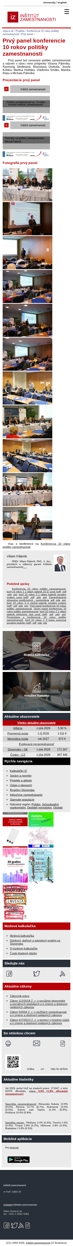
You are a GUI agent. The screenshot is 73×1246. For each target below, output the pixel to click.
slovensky (49, 2)
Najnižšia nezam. (15, 1122)
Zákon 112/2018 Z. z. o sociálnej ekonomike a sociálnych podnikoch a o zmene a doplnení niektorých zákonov (38, 1004)
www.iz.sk (8, 30)
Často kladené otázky (23, 953)
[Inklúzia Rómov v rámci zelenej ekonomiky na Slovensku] (41, 882)
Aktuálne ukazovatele (22, 716)
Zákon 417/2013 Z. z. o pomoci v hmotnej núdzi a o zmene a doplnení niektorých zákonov (39, 1022)
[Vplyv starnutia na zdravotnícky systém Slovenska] (15, 918)
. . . (25, 567)
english (62, 2)
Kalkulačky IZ (18, 770)
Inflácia (17, 728)
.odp (9, 594)
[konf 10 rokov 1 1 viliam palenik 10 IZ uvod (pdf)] (26, 119)
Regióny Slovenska (22, 790)
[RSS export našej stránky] (63, 974)
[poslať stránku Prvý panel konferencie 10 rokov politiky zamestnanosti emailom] (36, 1043)
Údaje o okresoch (21, 785)
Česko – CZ (17, 754)
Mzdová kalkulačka (22, 935)
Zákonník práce (19, 996)
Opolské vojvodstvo (39, 807)
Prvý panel (27, 34)
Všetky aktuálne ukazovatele (36, 722)
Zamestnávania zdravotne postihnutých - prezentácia (36, 599)
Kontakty (8, 1205)
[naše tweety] (36, 974)
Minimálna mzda (17, 738)
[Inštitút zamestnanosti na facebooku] (9, 974)
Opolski (58, 807)
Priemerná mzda (17, 733)
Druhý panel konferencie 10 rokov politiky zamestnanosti (36, 610)
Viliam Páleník (17, 556)
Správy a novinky (21, 775)
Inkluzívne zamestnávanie (26, 794)
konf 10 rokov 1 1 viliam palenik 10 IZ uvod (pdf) (34, 591)
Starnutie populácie (22, 799)
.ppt (15, 594)
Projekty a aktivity (21, 780)
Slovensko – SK (18, 749)
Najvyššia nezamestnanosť (20, 1104)
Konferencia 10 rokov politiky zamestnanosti (39, 588)
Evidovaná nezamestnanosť (36, 744)
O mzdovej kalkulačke (24, 948)
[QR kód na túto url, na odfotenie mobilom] (13, 1068)
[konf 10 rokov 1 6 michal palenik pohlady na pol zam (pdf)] (26, 155)
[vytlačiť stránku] (8, 1043)
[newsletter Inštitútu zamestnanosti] (64, 1043)
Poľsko (36, 804)
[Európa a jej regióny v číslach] (41, 846)
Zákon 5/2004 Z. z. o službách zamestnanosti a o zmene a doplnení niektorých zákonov (38, 1014)
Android (14, 1147)
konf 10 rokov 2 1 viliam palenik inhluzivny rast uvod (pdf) (36, 613)
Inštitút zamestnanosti (38, 1242)
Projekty (20, 30)
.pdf (64, 591)
